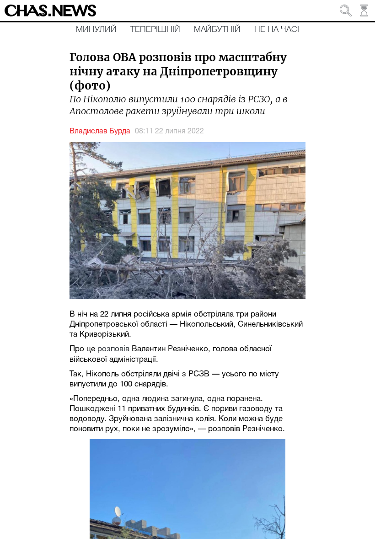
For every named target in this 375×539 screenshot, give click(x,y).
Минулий (96, 29)
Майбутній (217, 29)
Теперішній (155, 29)
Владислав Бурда (100, 131)
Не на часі (276, 29)
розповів (114, 349)
